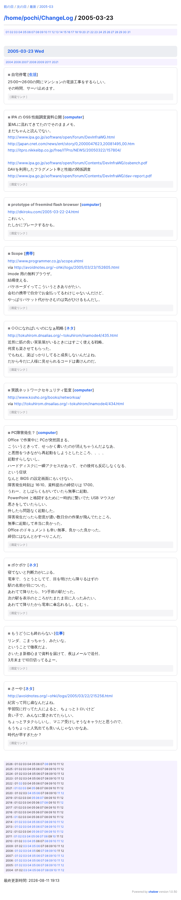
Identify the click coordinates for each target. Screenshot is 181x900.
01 (7, 32)
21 (88, 32)
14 (61, 32)
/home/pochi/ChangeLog (38, 17)
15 (64, 32)
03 (16, 32)
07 (33, 32)
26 (108, 32)
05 (24, 32)
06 (29, 32)
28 (116, 32)
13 (57, 32)
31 (129, 32)
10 (45, 32)
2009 (40, 62)
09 (41, 32)
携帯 (29, 253)
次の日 (22, 6)
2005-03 (46, 6)
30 (125, 32)
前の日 (9, 6)
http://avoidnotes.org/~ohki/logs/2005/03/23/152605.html (66, 267)
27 (112, 32)
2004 (9, 62)
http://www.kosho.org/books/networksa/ (44, 397)
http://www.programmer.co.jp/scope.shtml (45, 261)
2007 (25, 62)
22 (92, 32)
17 (72, 32)
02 (11, 32)
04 (20, 32)
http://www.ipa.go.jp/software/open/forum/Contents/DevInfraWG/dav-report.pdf (80, 175)
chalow (153, 891)
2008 (32, 62)
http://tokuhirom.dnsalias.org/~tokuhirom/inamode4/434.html (69, 403)
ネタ (70, 328)
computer (73, 117)
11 (49, 32)
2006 (17, 62)
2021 (55, 62)
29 (120, 32)
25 (104, 32)
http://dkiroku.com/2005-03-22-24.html (43, 211)
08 (37, 32)
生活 (33, 74)
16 (68, 32)
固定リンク (18, 97)
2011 (48, 62)
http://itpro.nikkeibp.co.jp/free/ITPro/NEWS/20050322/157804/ (64, 150)
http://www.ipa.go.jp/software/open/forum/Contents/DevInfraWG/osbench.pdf (77, 162)
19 (80, 32)
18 (76, 32)
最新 (33, 6)
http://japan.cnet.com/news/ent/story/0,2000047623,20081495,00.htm (71, 143)
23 (96, 32)
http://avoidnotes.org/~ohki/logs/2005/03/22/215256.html (60, 695)
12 (53, 32)
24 (100, 32)
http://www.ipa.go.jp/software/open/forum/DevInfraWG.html (61, 137)
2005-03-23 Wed (26, 51)
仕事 (59, 633)
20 (84, 32)
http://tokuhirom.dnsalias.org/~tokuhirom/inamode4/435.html (63, 335)
